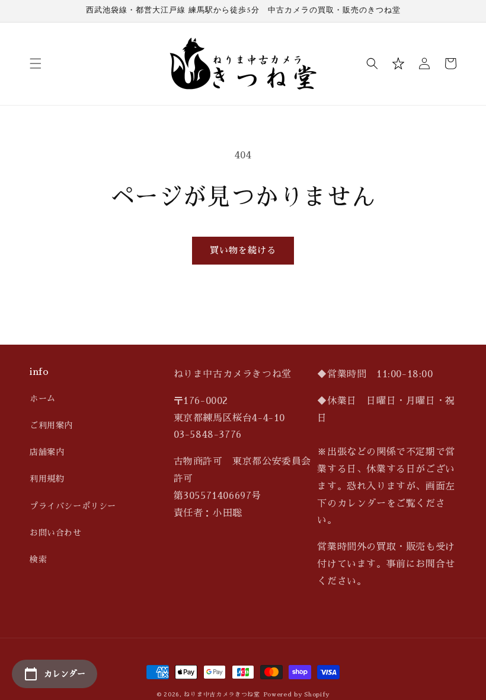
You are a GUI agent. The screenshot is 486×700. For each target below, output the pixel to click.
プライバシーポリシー (73, 506)
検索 (38, 559)
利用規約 (47, 479)
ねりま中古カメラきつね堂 (222, 695)
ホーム (43, 398)
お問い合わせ (56, 533)
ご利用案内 (51, 425)
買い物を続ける (243, 250)
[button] (36, 63)
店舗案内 (47, 452)
